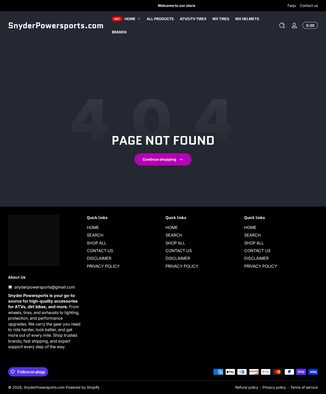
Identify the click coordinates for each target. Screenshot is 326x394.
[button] (282, 25)
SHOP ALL (96, 243)
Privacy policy (274, 387)
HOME (93, 227)
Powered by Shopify (83, 387)
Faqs (292, 5)
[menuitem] (123, 227)
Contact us (309, 5)
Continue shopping (159, 159)
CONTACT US (100, 250)
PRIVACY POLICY (103, 266)
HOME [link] (130, 19)
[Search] (282, 25)
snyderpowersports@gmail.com (44, 287)
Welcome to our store (163, 5)
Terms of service (304, 387)
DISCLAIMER (99, 258)
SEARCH (95, 235)
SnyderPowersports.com (44, 387)
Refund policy (246, 387)
